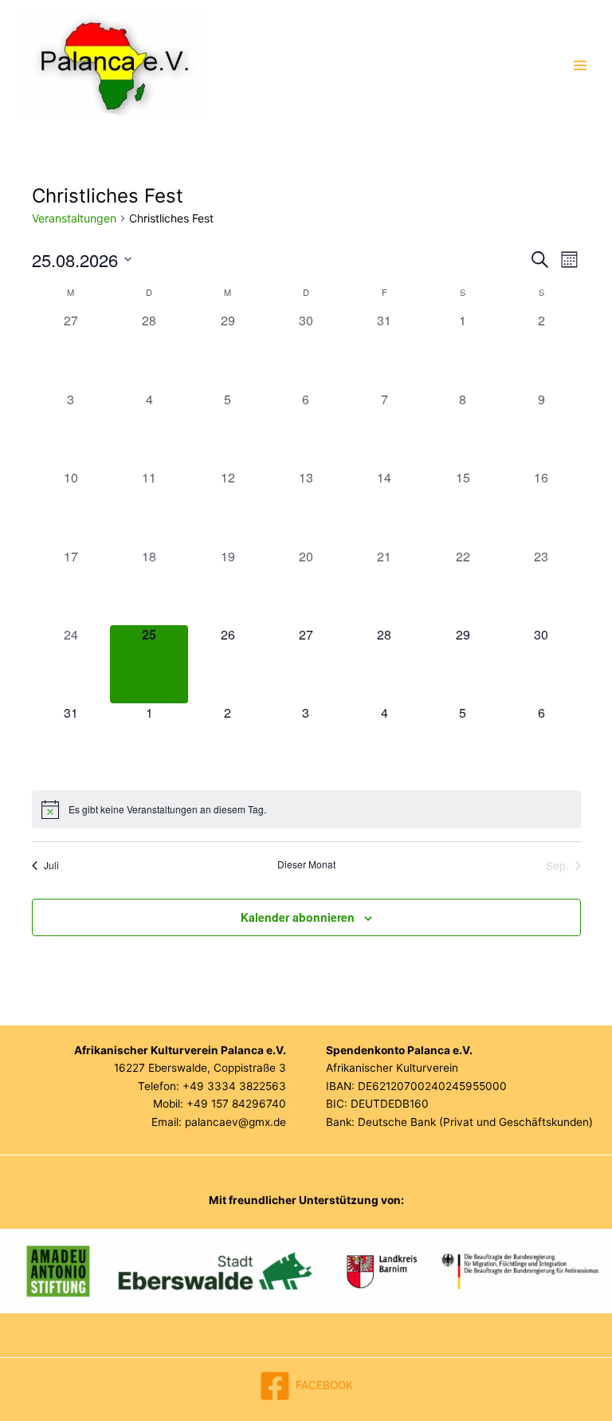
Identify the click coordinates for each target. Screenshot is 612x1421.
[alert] (306, 809)
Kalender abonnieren (298, 917)
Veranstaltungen (74, 218)
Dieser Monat (306, 864)
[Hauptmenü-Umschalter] (580, 65)
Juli (51, 865)
